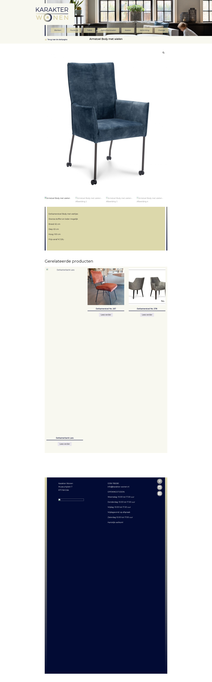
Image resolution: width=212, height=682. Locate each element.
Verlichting (144, 30)
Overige (161, 30)
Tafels (89, 30)
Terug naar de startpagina (57, 39)
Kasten (128, 30)
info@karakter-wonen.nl (118, 487)
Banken (57, 30)
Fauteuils (74, 30)
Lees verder (65, 444)
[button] (164, 53)
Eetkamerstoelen (108, 30)
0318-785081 (113, 483)
